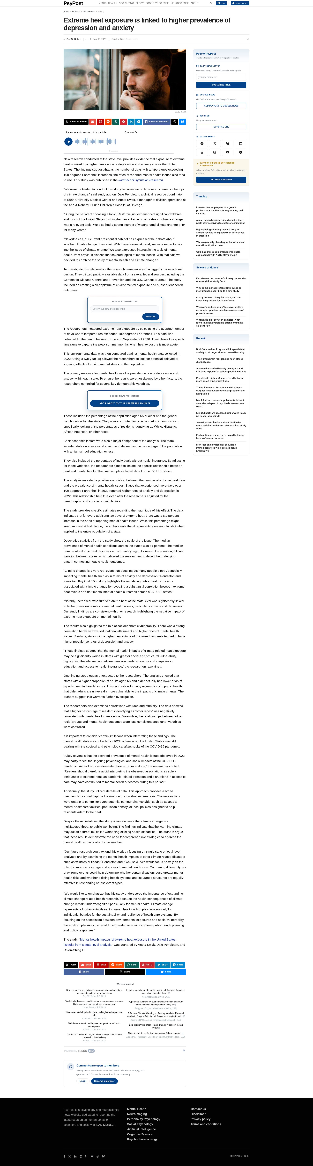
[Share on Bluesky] (182, 122)
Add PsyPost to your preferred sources (124, 403)
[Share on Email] (92, 122)
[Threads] (202, 152)
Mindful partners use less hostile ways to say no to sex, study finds (221, 414)
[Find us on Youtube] (92, 1156)
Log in (83, 1081)
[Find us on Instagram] (81, 1156)
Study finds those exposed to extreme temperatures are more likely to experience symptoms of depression (94, 1002)
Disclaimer (198, 1114)
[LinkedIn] (240, 143)
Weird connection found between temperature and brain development (94, 1025)
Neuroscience (180, 3)
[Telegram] (240, 152)
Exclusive (76, 11)
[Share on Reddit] (108, 122)
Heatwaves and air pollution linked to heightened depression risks (94, 1013)
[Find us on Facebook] (64, 1156)
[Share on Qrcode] (100, 122)
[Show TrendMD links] (184, 1050)
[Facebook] (202, 143)
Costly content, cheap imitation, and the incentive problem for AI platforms (218, 299)
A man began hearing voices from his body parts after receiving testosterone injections (220, 221)
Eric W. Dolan (73, 39)
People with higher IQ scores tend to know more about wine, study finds (219, 379)
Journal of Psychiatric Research (141, 180)
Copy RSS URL (221, 127)
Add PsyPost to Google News (221, 106)
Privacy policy (200, 1119)
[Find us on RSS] (86, 1156)
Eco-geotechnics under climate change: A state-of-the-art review (156, 1026)
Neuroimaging (137, 1114)
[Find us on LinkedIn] (75, 1156)
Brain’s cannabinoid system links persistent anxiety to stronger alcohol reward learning (220, 351)
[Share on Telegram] (138, 122)
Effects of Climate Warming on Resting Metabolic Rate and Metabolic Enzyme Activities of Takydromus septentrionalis (155, 1014)
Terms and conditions (206, 1124)
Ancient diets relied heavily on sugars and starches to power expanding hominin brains (221, 370)
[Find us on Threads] (98, 1157)
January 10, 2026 (98, 39)
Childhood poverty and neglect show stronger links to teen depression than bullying (94, 1036)
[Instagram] (215, 152)
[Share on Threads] (174, 122)
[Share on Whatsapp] (115, 122)
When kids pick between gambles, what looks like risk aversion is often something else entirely (219, 322)
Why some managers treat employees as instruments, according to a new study (218, 289)
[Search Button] (211, 3)
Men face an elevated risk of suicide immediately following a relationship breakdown (216, 447)
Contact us (198, 1109)
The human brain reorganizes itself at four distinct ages (219, 360)
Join (222, 3)
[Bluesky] (228, 143)
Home (66, 11)
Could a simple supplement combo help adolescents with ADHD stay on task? (218, 253)
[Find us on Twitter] (69, 1156)
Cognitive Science (157, 3)
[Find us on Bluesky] (103, 1157)
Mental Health (108, 3)
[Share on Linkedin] (131, 122)
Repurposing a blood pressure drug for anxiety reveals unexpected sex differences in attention (220, 232)
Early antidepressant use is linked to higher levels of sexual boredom (220, 436)
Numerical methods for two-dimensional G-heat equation (154, 1033)
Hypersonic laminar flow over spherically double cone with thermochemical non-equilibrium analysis (156, 1003)
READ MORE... (104, 1124)
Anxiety (100, 11)
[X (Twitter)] (215, 143)
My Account (241, 3)
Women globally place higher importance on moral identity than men (220, 244)
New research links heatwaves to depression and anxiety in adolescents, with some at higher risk (94, 991)
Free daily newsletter (124, 301)
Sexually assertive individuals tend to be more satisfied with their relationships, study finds (221, 425)
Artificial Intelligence (141, 1129)
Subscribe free (221, 85)
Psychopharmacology (142, 1139)
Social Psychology (131, 3)
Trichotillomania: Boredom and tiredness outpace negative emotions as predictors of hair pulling (220, 390)
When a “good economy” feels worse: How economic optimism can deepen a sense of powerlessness (220, 310)
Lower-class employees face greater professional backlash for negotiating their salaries (220, 210)
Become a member (104, 1081)
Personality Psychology (143, 1119)
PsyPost (73, 3)
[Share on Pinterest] (123, 122)
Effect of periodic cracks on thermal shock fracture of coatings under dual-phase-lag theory (155, 991)
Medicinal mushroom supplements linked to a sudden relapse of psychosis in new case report (220, 403)
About (195, 3)
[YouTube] (228, 152)
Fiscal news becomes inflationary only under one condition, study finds (221, 280)
